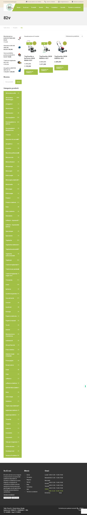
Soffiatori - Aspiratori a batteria (12, 225)
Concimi (8, 302)
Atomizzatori (9, 108)
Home (18, 7)
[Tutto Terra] (8, 7)
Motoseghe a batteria (12, 180)
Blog (47, 7)
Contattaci (54, 7)
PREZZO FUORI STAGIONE (10, 355)
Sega (7, 374)
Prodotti (33, 7)
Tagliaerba (9, 240)
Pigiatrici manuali (11, 320)
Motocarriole (9, 157)
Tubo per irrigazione (11, 442)
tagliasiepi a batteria (11, 410)
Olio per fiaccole (10, 345)
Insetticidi (8, 307)
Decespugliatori (10, 117)
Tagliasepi (9, 260)
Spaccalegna (9, 231)
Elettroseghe (9, 175)
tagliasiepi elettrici (11, 415)
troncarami (9, 437)
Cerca (18, 82)
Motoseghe (9, 171)
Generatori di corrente (12, 139)
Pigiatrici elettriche (11, 316)
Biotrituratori (9, 113)
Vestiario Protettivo (11, 455)
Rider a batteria (10, 211)
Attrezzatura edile (11, 93)
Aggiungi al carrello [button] (29, 72)
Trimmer (8, 135)
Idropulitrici (9, 144)
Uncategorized (10, 451)
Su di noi (25, 7)
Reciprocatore (10, 365)
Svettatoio (9, 401)
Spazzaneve (9, 235)
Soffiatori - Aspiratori (12, 220)
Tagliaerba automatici (12, 249)
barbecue (8, 289)
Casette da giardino (11, 293)
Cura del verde (10, 298)
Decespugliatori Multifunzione (10, 129)
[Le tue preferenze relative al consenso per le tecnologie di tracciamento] (85, 386)
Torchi (7, 325)
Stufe (7, 392)
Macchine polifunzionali (12, 153)
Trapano (8, 424)
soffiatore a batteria (11, 383)
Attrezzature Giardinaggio (9, 98)
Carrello (62, 7)
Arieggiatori (9, 104)
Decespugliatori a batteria (11, 123)
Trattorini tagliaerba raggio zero (11, 274)
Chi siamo (29, 477)
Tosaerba (8, 419)
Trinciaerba (9, 280)
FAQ (28, 489)
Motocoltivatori (10, 162)
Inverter (8, 329)
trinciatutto (9, 433)
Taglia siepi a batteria (12, 406)
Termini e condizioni (74, 7)
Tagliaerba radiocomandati (10, 254)
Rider (7, 207)
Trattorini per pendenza (12, 269)
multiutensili (9, 340)
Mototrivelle (9, 184)
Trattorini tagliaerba (11, 264)
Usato (7, 284)
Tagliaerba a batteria (11, 244)
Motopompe (9, 166)
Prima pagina (9, 360)
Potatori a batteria (11, 202)
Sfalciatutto (9, 216)
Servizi (41, 7)
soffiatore (8, 378)
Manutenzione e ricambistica (10, 335)
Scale (7, 369)
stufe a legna (9, 396)
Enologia (8, 311)
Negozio (29, 479)
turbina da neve (10, 446)
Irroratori (8, 148)
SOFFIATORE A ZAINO (12, 387)
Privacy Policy (7, 497)
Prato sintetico (10, 349)
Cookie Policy (15, 497)
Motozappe (9, 189)
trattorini (8, 428)
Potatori (8, 198)
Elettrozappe (9, 193)
